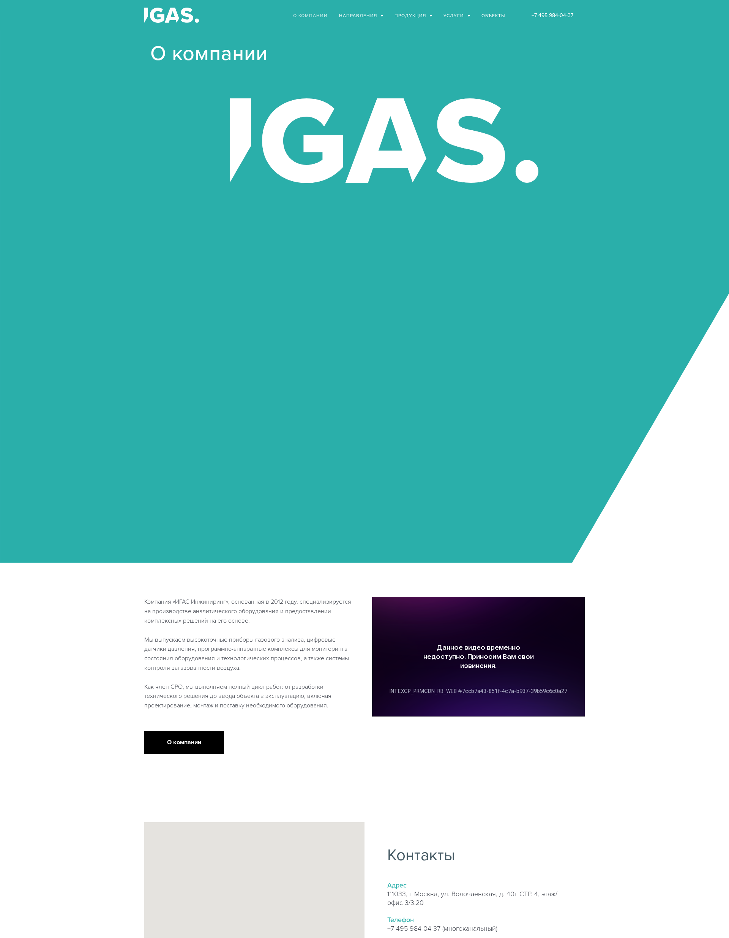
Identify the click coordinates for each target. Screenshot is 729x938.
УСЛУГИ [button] (454, 15)
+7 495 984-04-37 (552, 15)
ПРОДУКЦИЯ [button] (411, 15)
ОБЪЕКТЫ (493, 15)
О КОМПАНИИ (310, 15)
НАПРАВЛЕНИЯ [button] (359, 15)
